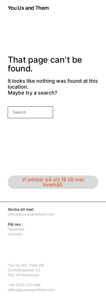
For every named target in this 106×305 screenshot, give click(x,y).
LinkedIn (15, 234)
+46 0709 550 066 (24, 285)
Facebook (16, 229)
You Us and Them (28, 8)
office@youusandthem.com (31, 214)
